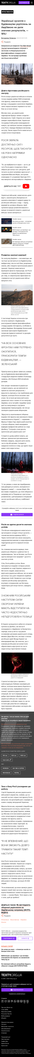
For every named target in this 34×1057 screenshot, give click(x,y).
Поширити (7, 42)
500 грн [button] (13, 755)
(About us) (9, 1007)
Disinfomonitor (5, 1031)
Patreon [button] (6, 768)
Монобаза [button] (6, 773)
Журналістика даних (7, 1022)
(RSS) (6, 1009)
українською (13, 1052)
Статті (3, 1009)
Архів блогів (5, 1043)
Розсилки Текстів (6, 1014)
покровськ (5, 920)
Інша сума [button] (6, 760)
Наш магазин (5, 1039)
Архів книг (4, 1045)
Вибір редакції (5, 1016)
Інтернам (4, 1033)
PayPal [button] (16, 773)
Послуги (3, 1024)
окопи (4, 922)
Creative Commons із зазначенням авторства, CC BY (18, 1050)
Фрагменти (4, 1012)
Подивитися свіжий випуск (17, 994)
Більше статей (7, 946)
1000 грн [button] (23, 755)
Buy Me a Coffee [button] (18, 768)
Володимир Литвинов (8, 38)
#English (3, 1018)
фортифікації (15, 920)
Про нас (3, 1007)
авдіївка (23, 920)
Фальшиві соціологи (7, 1026)
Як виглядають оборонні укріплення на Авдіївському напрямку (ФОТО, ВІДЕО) (15, 909)
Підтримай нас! (5, 1037)
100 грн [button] (5, 755)
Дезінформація (5, 1028)
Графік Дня (4, 1041)
